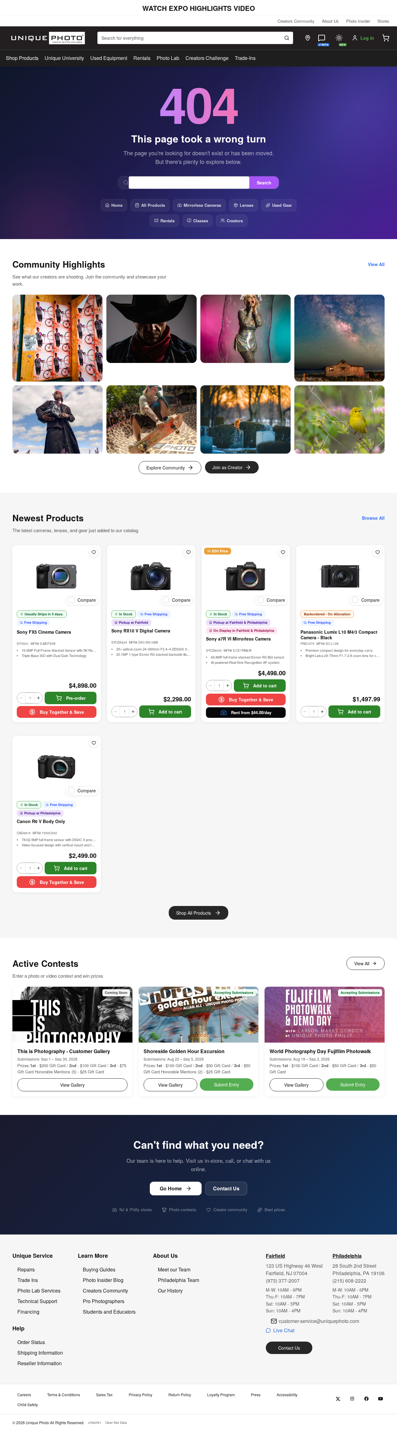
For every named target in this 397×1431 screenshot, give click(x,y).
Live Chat (283, 1330)
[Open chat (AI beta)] (321, 38)
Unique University (64, 57)
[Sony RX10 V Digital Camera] (151, 576)
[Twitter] (338, 1399)
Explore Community (165, 467)
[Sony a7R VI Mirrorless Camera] (246, 576)
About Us (330, 21)
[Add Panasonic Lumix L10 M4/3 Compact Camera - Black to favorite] (377, 552)
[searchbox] (195, 38)
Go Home (171, 1188)
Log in (367, 38)
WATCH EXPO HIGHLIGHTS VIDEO (198, 8)
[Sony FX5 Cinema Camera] (56, 576)
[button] (386, 38)
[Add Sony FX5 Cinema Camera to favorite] (93, 552)
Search (264, 182)
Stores (383, 21)
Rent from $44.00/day (251, 712)
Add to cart (170, 712)
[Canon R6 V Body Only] (56, 767)
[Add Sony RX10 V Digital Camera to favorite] (188, 552)
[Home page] (46, 38)
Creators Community (296, 21)
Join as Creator (227, 467)
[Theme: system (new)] (339, 38)
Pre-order (76, 698)
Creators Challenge (207, 57)
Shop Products (22, 58)
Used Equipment (108, 57)
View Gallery (72, 1085)
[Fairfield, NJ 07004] (308, 38)
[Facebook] (366, 1399)
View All (361, 963)
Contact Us (226, 1188)
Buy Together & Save (62, 712)
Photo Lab (168, 57)
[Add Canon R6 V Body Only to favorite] (93, 743)
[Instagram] (352, 1399)
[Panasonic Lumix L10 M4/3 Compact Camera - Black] (340, 576)
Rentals (141, 57)
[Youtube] (381, 1399)
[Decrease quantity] (21, 698)
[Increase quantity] (38, 698)
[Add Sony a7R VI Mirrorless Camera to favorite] (283, 552)
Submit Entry (226, 1084)
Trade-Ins (245, 57)
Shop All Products (193, 913)
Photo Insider (358, 21)
